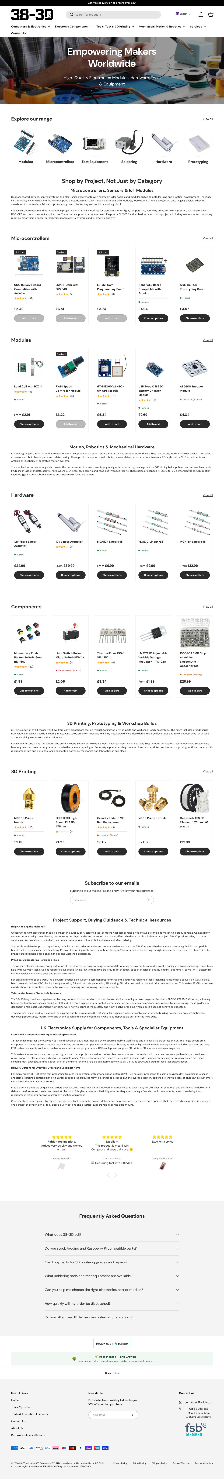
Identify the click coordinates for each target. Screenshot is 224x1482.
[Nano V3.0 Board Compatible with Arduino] (153, 265)
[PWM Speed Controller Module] (71, 367)
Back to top (112, 1373)
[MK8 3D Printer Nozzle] (29, 798)
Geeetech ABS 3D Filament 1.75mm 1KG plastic (194, 822)
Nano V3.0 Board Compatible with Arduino (149, 289)
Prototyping (198, 161)
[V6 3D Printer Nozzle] (153, 798)
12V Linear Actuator (69, 542)
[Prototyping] (198, 142)
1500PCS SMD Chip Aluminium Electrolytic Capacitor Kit (193, 659)
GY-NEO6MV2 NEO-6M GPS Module (110, 389)
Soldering (129, 161)
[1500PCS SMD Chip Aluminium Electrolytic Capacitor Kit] (195, 633)
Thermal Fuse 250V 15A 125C (110, 655)
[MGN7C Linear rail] (153, 522)
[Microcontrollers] (60, 142)
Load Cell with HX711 (28, 386)
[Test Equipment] (94, 142)
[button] (183, 14)
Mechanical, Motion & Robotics (160, 26)
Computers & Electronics (28, 26)
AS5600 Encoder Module (191, 389)
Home (15, 1400)
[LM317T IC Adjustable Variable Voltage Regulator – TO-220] (153, 633)
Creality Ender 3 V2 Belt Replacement (110, 820)
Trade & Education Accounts (29, 1414)
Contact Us (19, 33)
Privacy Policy (120, 1463)
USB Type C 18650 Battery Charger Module (150, 391)
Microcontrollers (60, 161)
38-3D (22, 1463)
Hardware (164, 161)
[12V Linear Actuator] (71, 522)
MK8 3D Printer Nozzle (24, 820)
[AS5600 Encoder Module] (195, 367)
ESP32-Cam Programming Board (110, 287)
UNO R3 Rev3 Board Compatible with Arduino (27, 289)
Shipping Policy (159, 1463)
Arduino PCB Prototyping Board (192, 287)
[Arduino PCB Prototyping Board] (195, 265)
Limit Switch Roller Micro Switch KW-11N (70, 655)
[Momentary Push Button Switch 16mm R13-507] (29, 633)
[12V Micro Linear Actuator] (29, 522)
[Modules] (25, 142)
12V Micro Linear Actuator (25, 544)
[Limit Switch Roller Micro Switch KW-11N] (71, 633)
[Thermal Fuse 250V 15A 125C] (112, 633)
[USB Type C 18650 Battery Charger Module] (153, 367)
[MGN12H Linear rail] (112, 522)
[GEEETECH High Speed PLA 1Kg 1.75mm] (71, 798)
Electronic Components (71, 26)
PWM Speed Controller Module (68, 389)
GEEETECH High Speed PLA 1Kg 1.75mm (66, 822)
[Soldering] (129, 142)
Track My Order (21, 1407)
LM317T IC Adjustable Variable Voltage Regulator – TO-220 (152, 657)
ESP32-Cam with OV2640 (67, 287)
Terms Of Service (181, 1463)
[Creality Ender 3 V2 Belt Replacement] (112, 798)
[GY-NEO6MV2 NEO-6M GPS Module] (112, 367)
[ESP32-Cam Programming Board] (112, 265)
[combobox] (113, 14)
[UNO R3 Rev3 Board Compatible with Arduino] (29, 265)
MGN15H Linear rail (192, 542)
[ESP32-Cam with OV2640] (71, 265)
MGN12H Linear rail (109, 542)
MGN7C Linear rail (150, 542)
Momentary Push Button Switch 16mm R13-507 (28, 657)
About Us (17, 1428)
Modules (26, 161)
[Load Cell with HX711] (29, 367)
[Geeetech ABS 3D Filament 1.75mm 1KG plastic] (195, 798)
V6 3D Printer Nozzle (152, 818)
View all (208, 119)
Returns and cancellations (28, 1435)
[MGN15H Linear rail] (195, 522)
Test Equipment (95, 161)
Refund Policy (139, 1463)
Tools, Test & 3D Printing (113, 26)
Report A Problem (204, 1463)
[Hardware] (163, 142)
